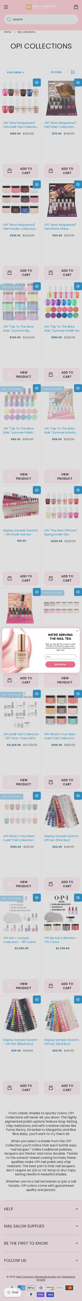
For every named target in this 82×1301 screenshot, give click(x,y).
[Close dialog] (77, 631)
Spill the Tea (60, 664)
